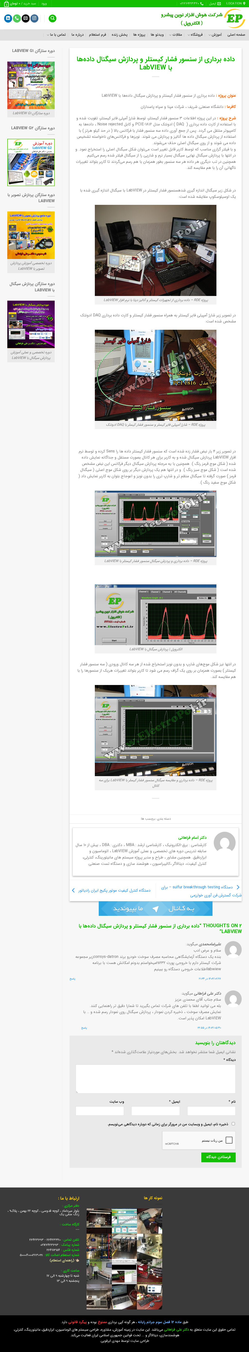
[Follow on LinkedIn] (8, 18)
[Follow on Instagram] (34, 18)
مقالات (177, 35)
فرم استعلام (97, 35)
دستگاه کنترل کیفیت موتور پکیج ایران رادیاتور (114, 890)
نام (232, 1102)
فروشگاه (197, 35)
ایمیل (174, 1102)
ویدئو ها (157, 35)
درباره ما (77, 35)
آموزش (217, 35)
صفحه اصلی (236, 35)
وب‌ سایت (116, 1102)
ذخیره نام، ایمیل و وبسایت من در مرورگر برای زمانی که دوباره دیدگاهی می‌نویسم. (167, 1124)
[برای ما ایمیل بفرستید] (26, 18)
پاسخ (72, 979)
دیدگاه (229, 1060)
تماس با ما (58, 35)
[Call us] (17, 18)
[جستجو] (52, 19)
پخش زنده (120, 35)
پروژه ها (139, 35)
